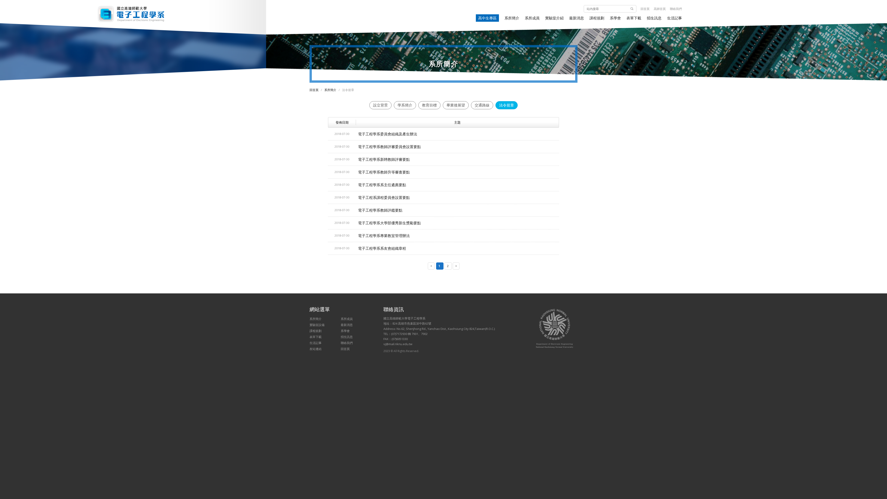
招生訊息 (654, 18)
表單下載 (633, 18)
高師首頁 (660, 9)
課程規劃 (596, 18)
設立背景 (380, 105)
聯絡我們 (676, 9)
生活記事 (674, 18)
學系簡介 (405, 105)
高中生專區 (487, 18)
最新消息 (576, 18)
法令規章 (506, 105)
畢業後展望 (456, 105)
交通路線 (482, 105)
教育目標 (429, 105)
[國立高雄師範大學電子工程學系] (133, 14)
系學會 (615, 18)
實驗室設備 (317, 325)
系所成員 (532, 18)
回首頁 (645, 9)
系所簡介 (511, 18)
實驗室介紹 (554, 18)
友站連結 (316, 349)
